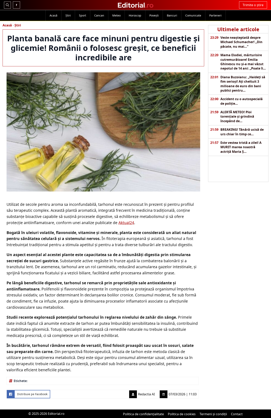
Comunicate (193, 15)
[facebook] (16, 5)
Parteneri (215, 15)
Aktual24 (126, 222)
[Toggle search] (7, 5)
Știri (68, 15)
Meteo (116, 15)
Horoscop (135, 15)
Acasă (53, 15)
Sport (82, 15)
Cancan (99, 15)
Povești (154, 15)
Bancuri (172, 15)
